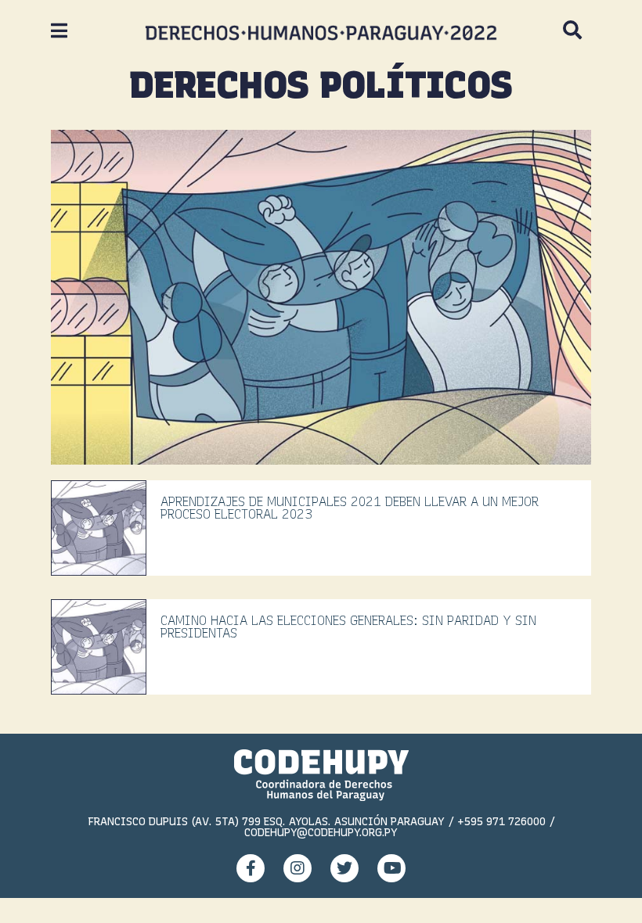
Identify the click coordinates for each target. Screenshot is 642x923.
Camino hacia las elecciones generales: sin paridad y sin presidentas (348, 627)
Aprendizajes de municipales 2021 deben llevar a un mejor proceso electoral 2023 (349, 508)
